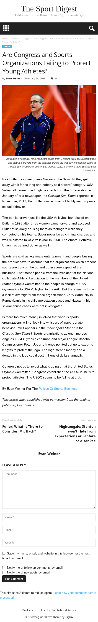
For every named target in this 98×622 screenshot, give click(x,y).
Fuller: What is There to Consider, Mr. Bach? (22, 428)
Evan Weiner (14, 78)
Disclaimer (28, 610)
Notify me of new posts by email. (29, 572)
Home (5, 38)
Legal (27, 38)
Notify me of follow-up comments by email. (35, 567)
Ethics (16, 38)
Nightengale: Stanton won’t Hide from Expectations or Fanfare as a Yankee (75, 433)
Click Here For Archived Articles (58, 610)
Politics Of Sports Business (58, 388)
